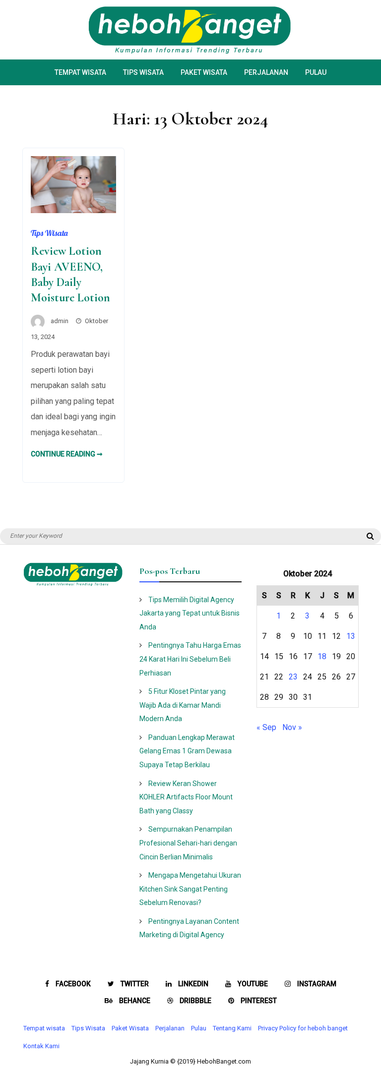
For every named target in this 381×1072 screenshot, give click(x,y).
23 (293, 676)
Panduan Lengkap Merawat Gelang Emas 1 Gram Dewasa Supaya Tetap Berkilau (187, 751)
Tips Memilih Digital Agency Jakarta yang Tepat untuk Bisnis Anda (189, 613)
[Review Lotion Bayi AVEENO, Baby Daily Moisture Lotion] (73, 210)
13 (350, 636)
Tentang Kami (232, 1028)
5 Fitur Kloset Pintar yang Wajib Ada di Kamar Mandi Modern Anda (182, 705)
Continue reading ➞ (67, 454)
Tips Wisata (143, 72)
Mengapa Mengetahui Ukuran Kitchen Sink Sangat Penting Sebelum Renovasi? (190, 888)
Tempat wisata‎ (80, 72)
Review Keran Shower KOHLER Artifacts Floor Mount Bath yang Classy (186, 797)
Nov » (292, 727)
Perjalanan (266, 72)
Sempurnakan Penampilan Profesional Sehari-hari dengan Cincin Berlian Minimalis (188, 842)
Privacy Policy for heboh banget (303, 1028)
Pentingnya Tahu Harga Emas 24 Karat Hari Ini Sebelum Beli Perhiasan (190, 659)
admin (59, 321)
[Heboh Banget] (190, 51)
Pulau (315, 72)
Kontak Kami (41, 1046)
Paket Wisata (204, 72)
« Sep (266, 727)
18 (322, 656)
